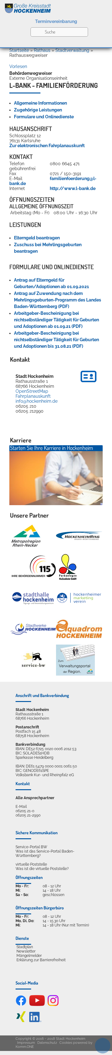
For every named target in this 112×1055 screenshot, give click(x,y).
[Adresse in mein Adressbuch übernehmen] (88, 383)
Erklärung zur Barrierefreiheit (41, 960)
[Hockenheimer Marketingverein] (79, 598)
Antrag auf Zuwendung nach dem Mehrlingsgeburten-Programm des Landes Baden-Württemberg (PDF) (57, 300)
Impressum (26, 1043)
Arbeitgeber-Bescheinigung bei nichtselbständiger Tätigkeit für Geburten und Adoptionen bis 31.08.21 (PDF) (56, 340)
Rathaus (42, 50)
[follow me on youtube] (37, 1005)
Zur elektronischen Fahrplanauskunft (47, 145)
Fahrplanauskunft (33, 396)
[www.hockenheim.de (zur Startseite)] (56, 7)
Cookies (65, 1043)
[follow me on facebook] (21, 1005)
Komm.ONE (25, 1047)
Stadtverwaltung (72, 50)
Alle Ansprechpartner (35, 798)
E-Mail (21, 806)
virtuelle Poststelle (31, 864)
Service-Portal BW (31, 847)
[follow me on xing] (21, 1021)
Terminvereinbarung (56, 21)
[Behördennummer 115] (33, 567)
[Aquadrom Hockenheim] (79, 629)
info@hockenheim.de (37, 401)
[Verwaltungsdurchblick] (75, 660)
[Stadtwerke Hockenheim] (33, 629)
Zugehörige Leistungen (38, 109)
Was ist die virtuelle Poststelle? (42, 869)
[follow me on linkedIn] (35, 1021)
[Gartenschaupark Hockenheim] (67, 566)
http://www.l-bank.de (73, 188)
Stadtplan (24, 947)
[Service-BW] (33, 659)
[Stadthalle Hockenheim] (33, 598)
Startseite (19, 50)
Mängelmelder (29, 955)
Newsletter (25, 951)
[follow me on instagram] (53, 1005)
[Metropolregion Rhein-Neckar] (25, 536)
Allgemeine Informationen (40, 103)
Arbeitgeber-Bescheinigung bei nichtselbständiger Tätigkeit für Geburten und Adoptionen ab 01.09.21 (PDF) (56, 320)
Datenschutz (47, 1043)
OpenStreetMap (32, 391)
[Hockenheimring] (79, 536)
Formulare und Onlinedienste (44, 116)
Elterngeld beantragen (37, 237)
